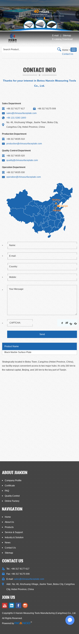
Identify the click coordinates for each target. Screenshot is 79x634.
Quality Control (12, 496)
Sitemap (67, 35)
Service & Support (14, 532)
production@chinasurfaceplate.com (24, 143)
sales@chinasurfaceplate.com (21, 113)
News (7, 542)
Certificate (10, 485)
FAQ (7, 490)
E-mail (55, 35)
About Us (9, 522)
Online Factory (12, 501)
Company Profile (13, 480)
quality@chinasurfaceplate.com (22, 160)
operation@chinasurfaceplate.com (23, 177)
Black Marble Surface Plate (17, 352)
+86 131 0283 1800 (16, 118)
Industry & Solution (14, 537)
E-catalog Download (62, 39)
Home (8, 517)
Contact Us (10, 547)
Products (9, 527)
